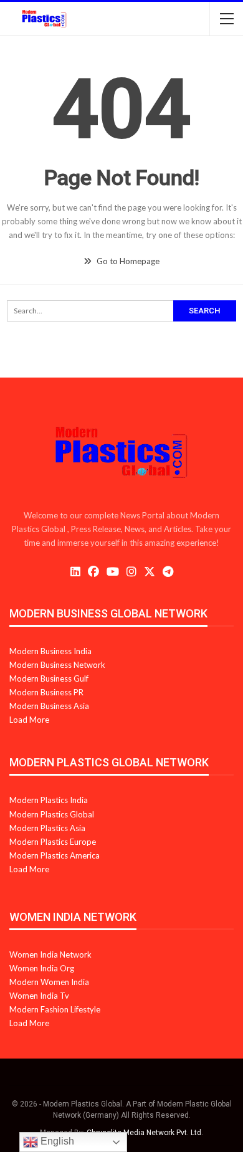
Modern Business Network (57, 665)
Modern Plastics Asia (47, 828)
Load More (29, 720)
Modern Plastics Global (51, 814)
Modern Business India (50, 651)
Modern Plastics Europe (52, 842)
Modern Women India (49, 982)
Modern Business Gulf (48, 678)
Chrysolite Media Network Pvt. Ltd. (145, 1132)
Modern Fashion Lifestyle (54, 1009)
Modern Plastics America (54, 855)
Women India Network (50, 954)
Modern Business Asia (49, 706)
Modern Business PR (46, 692)
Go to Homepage (127, 261)
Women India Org (41, 968)
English (56, 1141)
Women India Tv (39, 996)
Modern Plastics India (48, 800)
